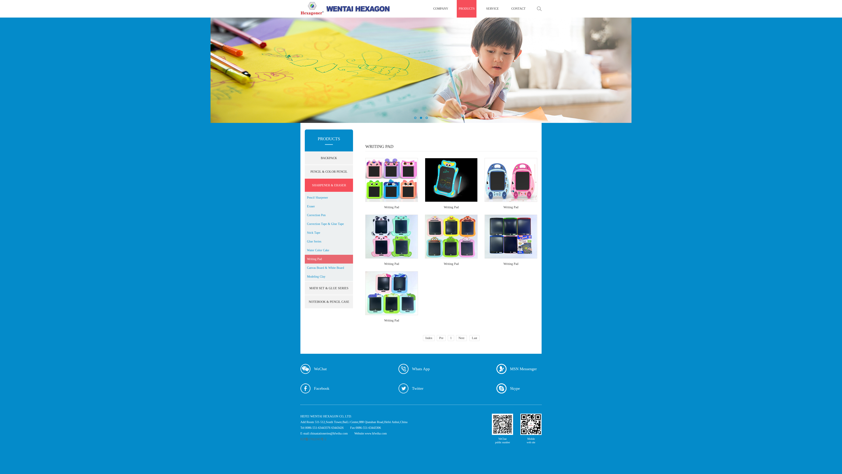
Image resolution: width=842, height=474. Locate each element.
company (440, 8)
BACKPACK (329, 158)
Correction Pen (316, 215)
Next (461, 338)
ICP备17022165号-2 (313, 439)
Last (474, 338)
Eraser (311, 206)
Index (428, 338)
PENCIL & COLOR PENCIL (329, 171)
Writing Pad (314, 259)
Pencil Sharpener (317, 197)
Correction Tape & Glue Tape (325, 224)
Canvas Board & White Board (325, 267)
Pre (441, 338)
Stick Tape (313, 232)
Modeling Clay (316, 276)
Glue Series (314, 241)
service (492, 8)
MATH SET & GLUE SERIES (328, 288)
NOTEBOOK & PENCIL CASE (329, 301)
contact (518, 8)
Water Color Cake (318, 250)
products (467, 8)
